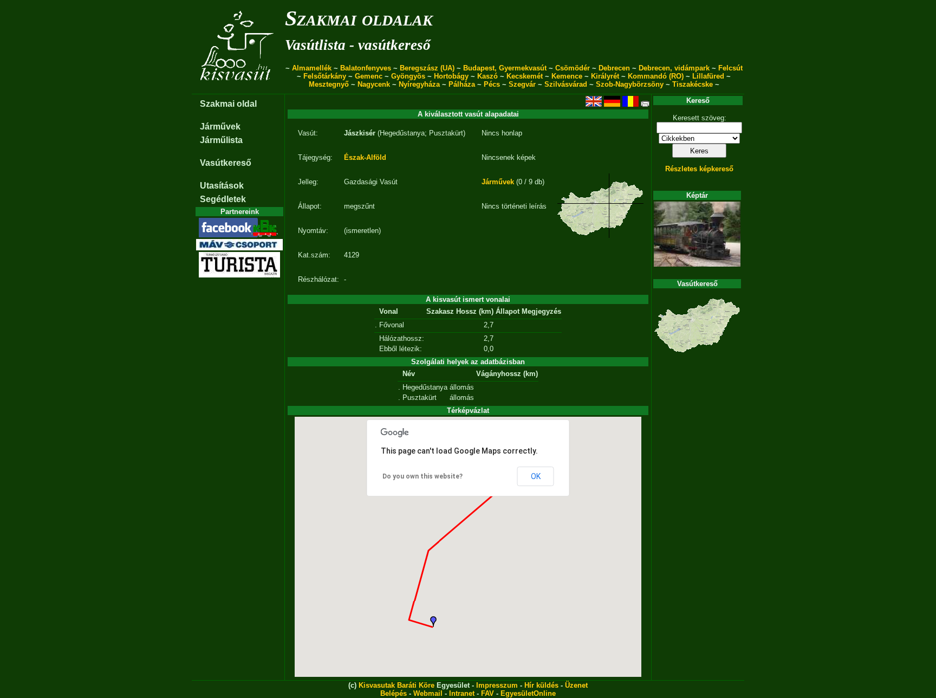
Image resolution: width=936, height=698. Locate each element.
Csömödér (572, 68)
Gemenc (368, 76)
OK (536, 476)
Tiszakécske (692, 84)
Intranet (461, 693)
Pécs (492, 84)
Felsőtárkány (324, 76)
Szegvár (522, 84)
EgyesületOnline (528, 693)
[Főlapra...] (238, 88)
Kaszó (487, 76)
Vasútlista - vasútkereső (358, 45)
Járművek (220, 126)
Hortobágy (451, 76)
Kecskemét (524, 76)
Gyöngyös (408, 76)
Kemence (566, 76)
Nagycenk (374, 84)
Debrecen (614, 68)
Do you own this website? (422, 476)
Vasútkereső (225, 162)
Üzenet (576, 685)
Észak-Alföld (365, 157)
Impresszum (497, 685)
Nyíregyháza (419, 84)
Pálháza (461, 84)
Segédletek (223, 199)
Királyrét (605, 76)
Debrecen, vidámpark (674, 68)
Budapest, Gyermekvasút (505, 68)
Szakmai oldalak (359, 18)
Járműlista (221, 140)
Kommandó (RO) (656, 76)
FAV (487, 693)
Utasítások (222, 185)
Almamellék (312, 68)
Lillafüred (708, 76)
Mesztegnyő (329, 84)
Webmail (428, 693)
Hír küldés (541, 685)
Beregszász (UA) (427, 68)
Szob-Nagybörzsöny (630, 84)
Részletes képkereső (699, 169)
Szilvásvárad (565, 84)
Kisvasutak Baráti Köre (396, 685)
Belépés (393, 693)
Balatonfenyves (365, 68)
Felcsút (730, 68)
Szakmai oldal (228, 103)
